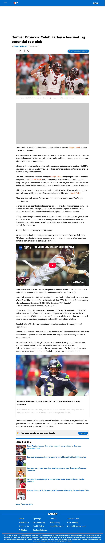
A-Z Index (23, 530)
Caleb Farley (75, 193)
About (21, 519)
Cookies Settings (40, 530)
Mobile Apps (24, 522)
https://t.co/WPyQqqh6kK (60, 303)
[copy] (28, 51)
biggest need (74, 147)
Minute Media (13, 535)
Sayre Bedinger (20, 46)
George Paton (56, 177)
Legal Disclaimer (57, 526)
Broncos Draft (27, 504)
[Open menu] (5, 3)
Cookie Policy (38, 526)
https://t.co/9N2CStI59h (40, 303)
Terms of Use (24, 526)
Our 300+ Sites (73, 519)
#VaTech (39, 297)
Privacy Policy (72, 522)
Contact (53, 519)
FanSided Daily (39, 522)
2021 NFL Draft (35, 179)
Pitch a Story (55, 522)
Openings (37, 519)
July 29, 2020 (51, 306)
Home (18, 504)
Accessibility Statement (76, 526)
